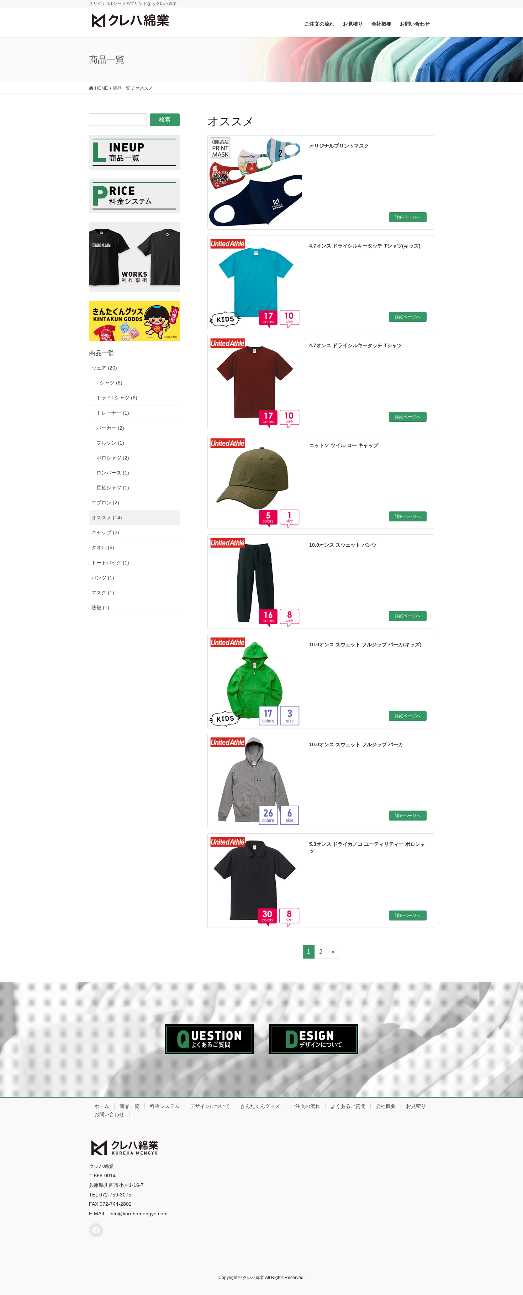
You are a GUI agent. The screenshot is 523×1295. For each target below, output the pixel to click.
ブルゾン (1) (110, 443)
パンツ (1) (102, 577)
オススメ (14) (106, 517)
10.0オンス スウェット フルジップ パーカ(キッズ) (365, 644)
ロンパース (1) (112, 473)
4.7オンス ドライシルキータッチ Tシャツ (355, 345)
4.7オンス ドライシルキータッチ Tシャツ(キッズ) (365, 246)
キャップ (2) (105, 532)
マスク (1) (102, 592)
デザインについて (210, 1106)
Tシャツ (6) (109, 383)
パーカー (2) (110, 428)
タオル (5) (102, 547)
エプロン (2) (105, 502)
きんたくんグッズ (260, 1106)
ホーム (101, 1106)
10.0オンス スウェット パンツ (343, 545)
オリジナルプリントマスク (339, 146)
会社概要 (386, 1106)
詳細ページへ (408, 217)
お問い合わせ (109, 1114)
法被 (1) (100, 607)
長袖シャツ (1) (112, 487)
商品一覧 (129, 1106)
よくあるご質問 (348, 1106)
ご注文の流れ (305, 1106)
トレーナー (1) (112, 413)
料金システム (165, 1106)
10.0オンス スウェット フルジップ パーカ (356, 744)
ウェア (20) (104, 368)
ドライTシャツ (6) (116, 397)
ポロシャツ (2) (112, 458)
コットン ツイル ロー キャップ (343, 445)
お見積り (416, 1106)
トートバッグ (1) (110, 563)
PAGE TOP (504, 1250)
